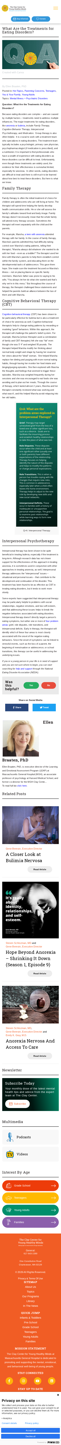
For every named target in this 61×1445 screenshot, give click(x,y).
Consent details (9, 1423)
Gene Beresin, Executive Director (24, 848)
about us (30, 1286)
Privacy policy (32, 1423)
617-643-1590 (30, 1253)
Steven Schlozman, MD (18, 943)
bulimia (21, 125)
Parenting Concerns (34, 91)
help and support (24, 668)
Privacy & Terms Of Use (30, 1278)
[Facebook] (9, 1381)
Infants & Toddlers (30, 1317)
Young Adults (28, 94)
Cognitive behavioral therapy (16, 314)
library (31, 1301)
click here (22, 785)
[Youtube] (37, 1381)
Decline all (30, 1436)
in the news (30, 1305)
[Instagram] (23, 1381)
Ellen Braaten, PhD (16, 86)
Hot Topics (18, 91)
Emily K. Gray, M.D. (16, 1035)
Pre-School (30, 1322)
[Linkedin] (51, 1381)
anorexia (10, 125)
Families (19, 1222)
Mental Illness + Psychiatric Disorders (29, 98)
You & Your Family (11, 94)
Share (18, 707)
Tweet (46, 707)
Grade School (22, 1185)
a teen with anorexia (35, 234)
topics (30, 1291)
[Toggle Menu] (55, 8)
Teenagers (51, 91)
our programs (30, 1296)
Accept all (30, 1430)
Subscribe (20, 1103)
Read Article (39, 869)
